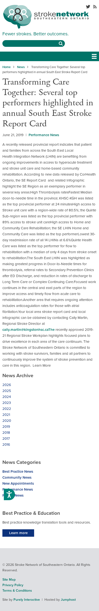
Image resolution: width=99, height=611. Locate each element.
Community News (16, 477)
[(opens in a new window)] (88, 7)
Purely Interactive (26, 600)
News (21, 67)
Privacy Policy (12, 585)
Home (6, 67)
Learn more (18, 533)
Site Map (9, 580)
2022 (6, 409)
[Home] (46, 27)
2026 (6, 385)
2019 (6, 426)
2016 (6, 444)
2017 (6, 438)
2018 (6, 432)
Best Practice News (17, 471)
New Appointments (18, 483)
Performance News (44, 135)
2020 (6, 420)
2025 (6, 391)
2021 (6, 415)
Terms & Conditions (17, 591)
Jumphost (68, 600)
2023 (6, 403)
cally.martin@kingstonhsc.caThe (28, 329)
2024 (6, 397)
